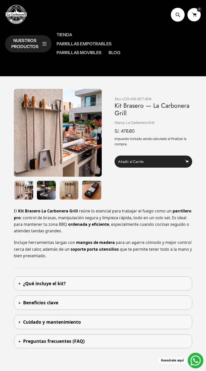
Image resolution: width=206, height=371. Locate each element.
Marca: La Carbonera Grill (134, 122)
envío (147, 139)
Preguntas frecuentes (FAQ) (54, 341)
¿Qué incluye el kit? (44, 283)
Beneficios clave (40, 303)
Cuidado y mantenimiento (52, 322)
